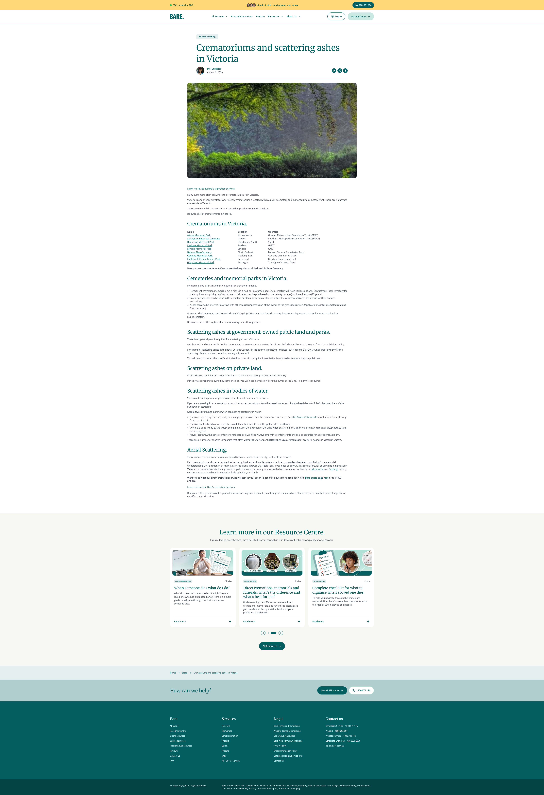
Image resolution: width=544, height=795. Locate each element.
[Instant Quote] (361, 16)
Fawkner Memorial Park (199, 245)
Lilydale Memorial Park (199, 248)
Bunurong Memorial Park (200, 242)
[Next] (281, 633)
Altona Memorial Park (198, 235)
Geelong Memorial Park (199, 255)
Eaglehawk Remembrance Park (203, 259)
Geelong (333, 469)
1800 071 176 (351, 726)
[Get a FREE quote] (332, 690)
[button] (220, 16)
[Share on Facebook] (345, 70)
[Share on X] (339, 70)
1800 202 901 (341, 731)
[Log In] (336, 16)
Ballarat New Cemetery (199, 252)
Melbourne (317, 469)
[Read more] (203, 587)
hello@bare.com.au (335, 745)
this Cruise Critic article (304, 417)
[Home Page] (177, 16)
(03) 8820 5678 (353, 740)
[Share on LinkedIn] (334, 70)
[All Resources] (272, 646)
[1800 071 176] (363, 5)
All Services (218, 16)
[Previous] (263, 633)
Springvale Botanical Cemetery (203, 238)
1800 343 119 (349, 735)
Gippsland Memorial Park (200, 262)
